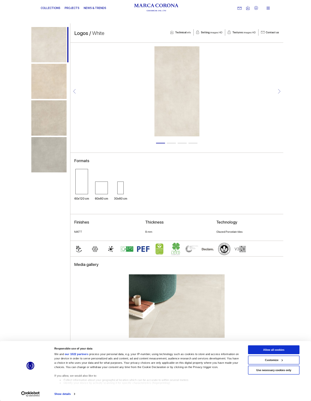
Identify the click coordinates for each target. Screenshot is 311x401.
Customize (271, 360)
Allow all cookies (273, 349)
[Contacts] (239, 8)
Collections (50, 8)
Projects (72, 8)
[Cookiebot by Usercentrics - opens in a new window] (30, 394)
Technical (183, 32)
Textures (244, 32)
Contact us (272, 32)
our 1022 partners (77, 354)
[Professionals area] (256, 8)
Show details (62, 393)
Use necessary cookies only (273, 370)
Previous (74, 91)
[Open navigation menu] (268, 8)
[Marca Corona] (156, 8)
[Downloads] (247, 8)
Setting (211, 32)
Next (279, 91)
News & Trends (95, 8)
